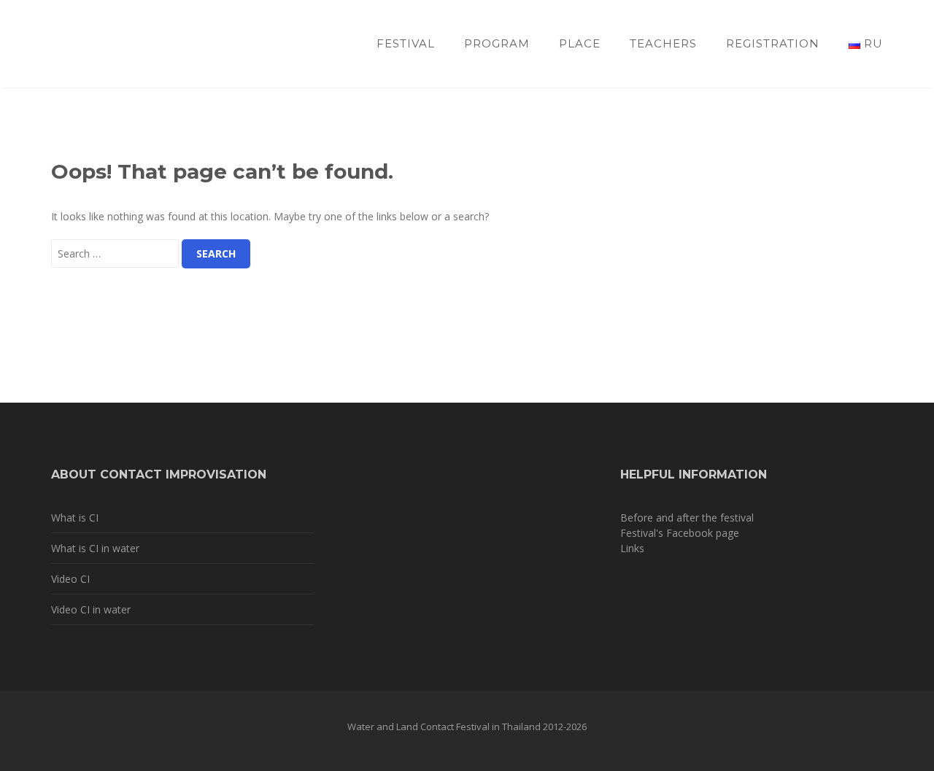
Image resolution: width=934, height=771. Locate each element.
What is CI (75, 517)
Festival (406, 43)
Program (497, 43)
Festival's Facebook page (679, 533)
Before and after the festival (687, 517)
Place (580, 43)
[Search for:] (115, 253)
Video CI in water (91, 609)
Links (632, 548)
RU (871, 43)
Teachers (663, 43)
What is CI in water (95, 548)
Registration (772, 43)
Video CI (70, 579)
